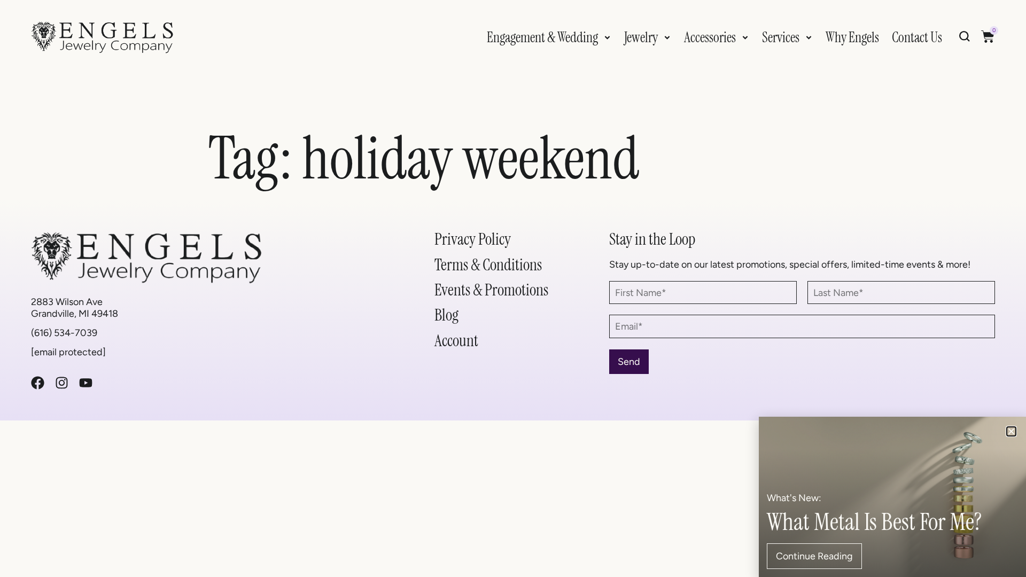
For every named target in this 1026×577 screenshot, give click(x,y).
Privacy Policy (472, 239)
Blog (446, 315)
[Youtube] (85, 382)
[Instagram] (61, 382)
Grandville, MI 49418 (74, 313)
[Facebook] (37, 382)
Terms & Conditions (488, 264)
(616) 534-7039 (64, 332)
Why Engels (852, 37)
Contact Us (917, 37)
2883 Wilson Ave (67, 301)
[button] (1011, 431)
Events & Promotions (491, 289)
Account (456, 340)
